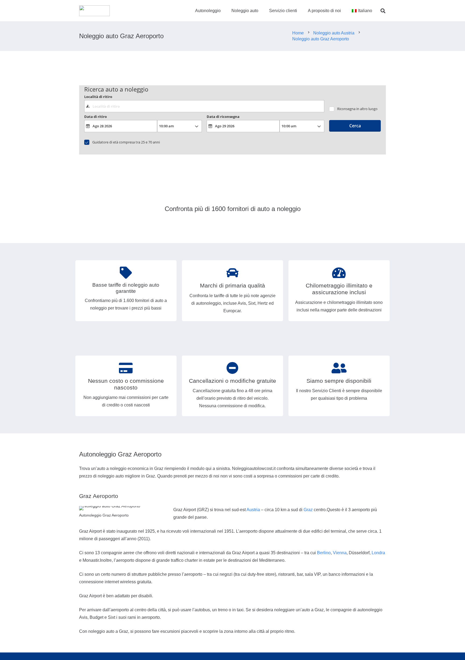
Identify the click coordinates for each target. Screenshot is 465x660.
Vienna (340, 552)
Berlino (324, 552)
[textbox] (204, 106)
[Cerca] (383, 11)
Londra (378, 552)
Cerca (355, 126)
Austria (253, 509)
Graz (308, 509)
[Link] (94, 10)
